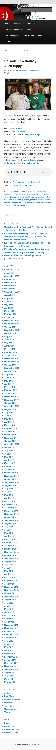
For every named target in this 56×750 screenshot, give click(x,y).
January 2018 (10, 431)
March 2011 (9, 678)
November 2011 (11, 666)
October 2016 (10, 479)
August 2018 (10, 409)
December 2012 (11, 624)
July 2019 (8, 374)
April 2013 (9, 612)
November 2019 (11, 361)
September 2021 (11, 291)
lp (22, 199)
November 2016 (11, 475)
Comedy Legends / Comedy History (19, 35)
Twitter (10, 163)
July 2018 (8, 412)
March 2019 (9, 387)
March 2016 (9, 501)
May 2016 (8, 494)
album (36, 191)
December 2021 (11, 282)
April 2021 (9, 307)
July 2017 (8, 450)
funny (24, 196)
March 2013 (9, 615)
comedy (34, 194)
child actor (16, 194)
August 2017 (10, 447)
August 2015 (10, 523)
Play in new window (21, 182)
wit (17, 205)
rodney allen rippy (18, 202)
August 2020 (10, 333)
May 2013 (8, 609)
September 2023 (11, 276)
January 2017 (10, 469)
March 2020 (9, 349)
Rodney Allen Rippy (31, 134)
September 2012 (11, 634)
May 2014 (8, 571)
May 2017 (8, 456)
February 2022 (10, 279)
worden (23, 205)
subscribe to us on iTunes (23, 160)
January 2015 (10, 545)
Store (40, 35)
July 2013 (8, 602)
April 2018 (9, 421)
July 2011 (8, 675)
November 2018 (11, 399)
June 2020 (9, 339)
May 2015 (8, 533)
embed (7, 693)
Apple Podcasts (21, 185)
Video (7, 41)
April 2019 (9, 383)
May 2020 (8, 342)
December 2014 (11, 548)
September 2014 (11, 558)
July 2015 (8, 526)
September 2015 (11, 520)
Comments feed (11, 729)
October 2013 (10, 593)
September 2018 (11, 406)
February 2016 (10, 504)
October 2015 (10, 517)
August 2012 (10, 637)
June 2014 (9, 567)
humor (37, 196)
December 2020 (11, 320)
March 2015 (9, 539)
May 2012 (8, 647)
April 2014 (9, 574)
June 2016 (9, 491)
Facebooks (34, 163)
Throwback (9, 705)
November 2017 (11, 437)
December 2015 (11, 510)
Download (35, 182)
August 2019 (10, 371)
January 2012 (10, 659)
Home (7, 23)
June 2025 (9, 272)
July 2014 (8, 564)
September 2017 (11, 444)
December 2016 (11, 472)
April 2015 (9, 536)
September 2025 (11, 269)
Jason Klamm (16, 128)
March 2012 (9, 653)
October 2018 (10, 403)
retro (48, 199)
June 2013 (9, 606)
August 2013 (10, 599)
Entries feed (9, 726)
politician (42, 199)
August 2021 (10, 295)
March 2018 (9, 425)
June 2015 (9, 529)
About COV (18, 23)
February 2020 (10, 352)
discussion (14, 196)
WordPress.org (11, 732)
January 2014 (10, 583)
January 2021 (10, 317)
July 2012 (8, 640)
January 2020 (10, 355)
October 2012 (10, 631)
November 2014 (11, 552)
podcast (33, 199)
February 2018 (10, 428)
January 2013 (10, 621)
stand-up (36, 202)
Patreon (30, 29)
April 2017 (9, 460)
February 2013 (10, 618)
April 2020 (9, 345)
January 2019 (10, 393)
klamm (11, 199)
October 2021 (10, 288)
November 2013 (11, 590)
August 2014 (10, 561)
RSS (32, 185)
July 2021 (8, 298)
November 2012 (11, 628)
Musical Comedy (12, 699)
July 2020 (8, 336)
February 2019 (10, 390)
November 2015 (11, 513)
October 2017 (10, 440)
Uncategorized (11, 709)
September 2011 (11, 669)
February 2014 (10, 580)
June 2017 (9, 453)
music (26, 199)
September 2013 (11, 596)
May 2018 (8, 418)
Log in (7, 723)
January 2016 (10, 507)
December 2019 (11, 358)
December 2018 (11, 396)
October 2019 (10, 364)
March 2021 (9, 310)
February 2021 (10, 314)
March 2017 (9, 463)
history (31, 196)
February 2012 (10, 656)
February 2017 (10, 466)
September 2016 (11, 482)
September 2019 (11, 368)
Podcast (15, 191)
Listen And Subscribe (13, 29)
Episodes (31, 23)
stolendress (46, 202)
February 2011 (10, 682)
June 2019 (9, 377)
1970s (30, 191)
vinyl (13, 205)
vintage (7, 205)
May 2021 (8, 304)
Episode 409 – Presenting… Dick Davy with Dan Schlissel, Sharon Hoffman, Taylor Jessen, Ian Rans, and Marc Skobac (26, 236)
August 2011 (10, 672)
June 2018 (9, 415)
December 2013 (11, 586)
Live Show (9, 696)
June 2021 (9, 301)
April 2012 (9, 650)
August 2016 (10, 485)
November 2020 (11, 323)
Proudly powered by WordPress (28, 744)
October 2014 (10, 555)
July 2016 (8, 488)
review (7, 202)
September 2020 (11, 330)
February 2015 (10, 542)
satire (29, 202)
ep (20, 196)
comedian (26, 194)
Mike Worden (19, 131)
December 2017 (11, 434)
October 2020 (10, 326)
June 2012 (9, 643)
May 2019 (8, 380)
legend (18, 199)
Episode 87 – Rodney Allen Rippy (20, 63)
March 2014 (9, 577)
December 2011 (11, 663)
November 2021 (11, 285)
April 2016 (9, 498)
